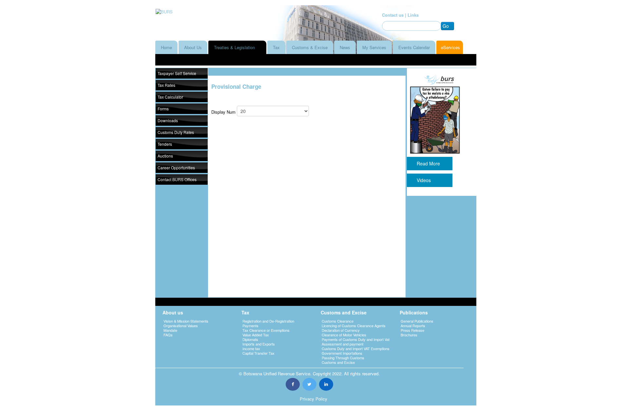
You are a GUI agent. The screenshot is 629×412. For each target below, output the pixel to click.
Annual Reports (413, 325)
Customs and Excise (338, 362)
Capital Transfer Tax (258, 353)
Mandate (170, 330)
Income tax (251, 348)
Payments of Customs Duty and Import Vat (356, 339)
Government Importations (342, 353)
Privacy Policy (313, 399)
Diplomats (250, 339)
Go (446, 26)
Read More (430, 163)
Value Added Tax (255, 334)
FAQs (168, 334)
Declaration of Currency (341, 330)
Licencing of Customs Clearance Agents (354, 325)
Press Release (412, 330)
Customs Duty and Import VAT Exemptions (356, 348)
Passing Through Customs (343, 357)
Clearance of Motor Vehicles (344, 334)
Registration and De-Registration (268, 321)
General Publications (417, 321)
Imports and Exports (258, 343)
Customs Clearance (337, 321)
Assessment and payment (342, 343)
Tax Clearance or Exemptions (266, 330)
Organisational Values (180, 325)
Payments (250, 325)
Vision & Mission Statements (185, 321)
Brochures (409, 334)
